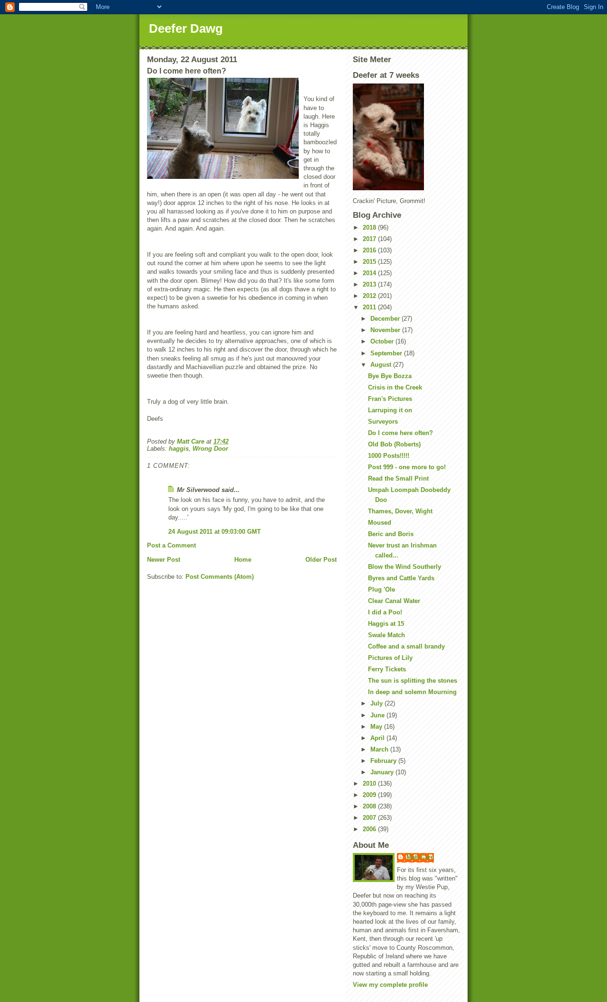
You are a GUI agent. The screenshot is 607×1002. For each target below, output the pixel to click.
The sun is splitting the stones (412, 680)
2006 (370, 829)
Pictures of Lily (390, 657)
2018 (370, 227)
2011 (370, 307)
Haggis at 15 (386, 623)
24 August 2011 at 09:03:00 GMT (214, 531)
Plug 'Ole (381, 589)
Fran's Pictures (390, 398)
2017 (370, 238)
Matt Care (420, 857)
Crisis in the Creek (395, 387)
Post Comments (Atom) (219, 576)
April (378, 738)
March (380, 749)
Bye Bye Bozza (390, 376)
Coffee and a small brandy (406, 646)
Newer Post (163, 559)
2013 (370, 284)
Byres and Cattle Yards (401, 578)
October (382, 341)
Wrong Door (210, 448)
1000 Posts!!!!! (388, 455)
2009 (370, 794)
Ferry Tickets (387, 669)
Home (242, 559)
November (386, 330)
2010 (370, 783)
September (387, 353)
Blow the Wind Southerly (404, 566)
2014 (370, 273)
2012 (370, 295)
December (386, 318)
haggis (179, 448)
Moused (379, 522)
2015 (370, 261)
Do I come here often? (400, 432)
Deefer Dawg (186, 28)
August (381, 364)
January (382, 772)
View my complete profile (390, 984)
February (384, 760)
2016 (370, 250)
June (378, 715)
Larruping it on (390, 410)
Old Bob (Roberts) (394, 444)
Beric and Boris (391, 534)
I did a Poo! (385, 612)
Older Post (321, 559)
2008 (370, 806)
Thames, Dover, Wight (400, 511)
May (377, 726)
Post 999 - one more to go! (407, 467)
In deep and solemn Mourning (412, 692)
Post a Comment (171, 545)
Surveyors (383, 421)
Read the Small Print (398, 478)
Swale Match (386, 635)
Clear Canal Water (394, 600)
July (377, 703)
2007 (370, 817)
